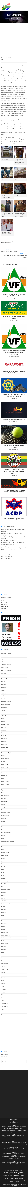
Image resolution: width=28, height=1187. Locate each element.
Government (4, 775)
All (4, 60)
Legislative (3, 829)
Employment (4, 741)
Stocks (3, 983)
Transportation (4, 1003)
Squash (3, 977)
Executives (23, 1177)
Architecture (12, 1144)
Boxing (11, 1163)
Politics (3, 926)
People (3, 915)
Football (20, 1163)
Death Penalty (6, 1180)
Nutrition (3, 898)
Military (3, 858)
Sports (2, 975)
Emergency (4, 738)
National (3, 878)
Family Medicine (5, 758)
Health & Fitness (5, 781)
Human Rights (4, 801)
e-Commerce (21, 1175)
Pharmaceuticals (5, 920)
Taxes (2, 986)
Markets (3, 846)
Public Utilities (4, 943)
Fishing (16, 1178)
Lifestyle (3, 835)
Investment (3, 818)
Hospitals (3, 798)
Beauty (3, 681)
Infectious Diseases (5, 812)
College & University (6, 701)
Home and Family (5, 795)
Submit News (4, 608)
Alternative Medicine (6, 664)
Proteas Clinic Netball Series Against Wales (14, 317)
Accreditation (4, 599)
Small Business (4, 963)
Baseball (3, 1162)
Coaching (21, 1172)
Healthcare (3, 787)
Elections (3, 733)
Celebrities (3, 693)
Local (2, 838)
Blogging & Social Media (12, 1148)
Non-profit (3, 892)
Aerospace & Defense (6, 653)
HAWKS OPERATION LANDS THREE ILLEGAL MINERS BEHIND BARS (14, 491)
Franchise (12, 1178)
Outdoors (3, 906)
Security (3, 958)
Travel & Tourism (5, 1012)
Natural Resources (5, 883)
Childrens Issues (5, 696)
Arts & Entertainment (12, 60)
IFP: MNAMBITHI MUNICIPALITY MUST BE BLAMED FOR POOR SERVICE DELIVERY (14, 471)
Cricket (3, 710)
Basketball (9, 1162)
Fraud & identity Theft (6, 770)
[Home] (9, 18)
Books (21, 1128)
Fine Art (22, 1123)
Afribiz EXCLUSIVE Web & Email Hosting (18, 1185)
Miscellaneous (4, 866)
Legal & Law (4, 827)
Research (3, 946)
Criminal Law (4, 715)
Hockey (3, 792)
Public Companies (5, 935)
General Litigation (5, 772)
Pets (2, 918)
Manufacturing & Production (7, 841)
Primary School (4, 932)
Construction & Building (22, 1144)
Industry (3, 809)
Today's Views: (4, 554)
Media (2, 601)
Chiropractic (21, 1136)
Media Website (13, 1119)
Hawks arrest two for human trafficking (14, 419)
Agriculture (3, 659)
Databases (11, 1181)
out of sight (19, 241)
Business (3, 687)
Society (3, 972)
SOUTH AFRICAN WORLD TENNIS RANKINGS (14, 446)
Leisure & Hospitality (6, 832)
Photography (4, 923)
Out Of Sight (17, 18)
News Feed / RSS (5, 606)
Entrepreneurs (4, 747)
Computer (18, 1167)
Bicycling (14, 1162)
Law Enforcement (5, 824)
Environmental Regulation (7, 752)
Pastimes (3, 909)
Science (3, 955)
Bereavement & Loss (8, 1172)
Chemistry (22, 1153)
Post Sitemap (4, 1054)
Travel (2, 1009)
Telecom (3, 992)
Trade (2, 1000)
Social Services (4, 969)
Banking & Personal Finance (7, 678)
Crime (2, 713)
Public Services (4, 940)
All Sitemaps (4, 1056)
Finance (3, 761)
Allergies (13, 1135)
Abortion (3, 1135)
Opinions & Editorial (5, 903)
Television (22, 60)
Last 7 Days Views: (5, 556)
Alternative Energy (22, 1142)
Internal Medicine (5, 815)
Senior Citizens (4, 960)
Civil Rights (4, 698)
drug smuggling (8, 241)
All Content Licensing (6, 597)
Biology (9, 1153)
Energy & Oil (4, 744)
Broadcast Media (5, 602)
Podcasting (22, 1151)
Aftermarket (4, 1126)
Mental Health (4, 855)
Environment (4, 750)
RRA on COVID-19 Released (7, 540)
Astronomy (4, 1153)
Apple (14, 1167)
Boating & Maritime (21, 1162)
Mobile (2, 869)
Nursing (3, 895)
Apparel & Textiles (5, 1144)
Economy (3, 727)
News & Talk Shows (5, 889)
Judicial (3, 821)
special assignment (6, 242)
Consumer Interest (5, 704)
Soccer (3, 966)
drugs (14, 241)
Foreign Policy (4, 767)
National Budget (5, 881)
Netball (3, 886)
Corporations (4, 707)
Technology (4, 989)
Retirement (3, 949)
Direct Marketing (13, 1175)
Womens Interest (5, 1014)
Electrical (3, 735)
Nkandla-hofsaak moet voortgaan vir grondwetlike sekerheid (14, 294)
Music (2, 875)
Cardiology (15, 1136)
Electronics (17, 1181)
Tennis (2, 997)
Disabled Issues (5, 724)
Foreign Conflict (4, 764)
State (2, 980)
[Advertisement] (14, 42)
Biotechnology (16, 1153)
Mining (2, 861)
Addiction (8, 1135)
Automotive (4, 676)
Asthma (5, 1136)
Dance (2, 718)
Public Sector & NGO (6, 938)
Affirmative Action (5, 656)
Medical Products (5, 852)
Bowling (7, 1163)
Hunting (3, 804)
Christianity (11, 1158)
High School (4, 789)
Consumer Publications (20, 1126)
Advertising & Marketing (13, 1128)
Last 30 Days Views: (6, 558)
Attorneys (3, 673)
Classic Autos (11, 1126)
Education (3, 730)
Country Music (12, 1123)
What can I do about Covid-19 (8, 549)
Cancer (3, 690)
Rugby (2, 952)
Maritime (3, 844)
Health (2, 778)
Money (2, 872)
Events (3, 755)
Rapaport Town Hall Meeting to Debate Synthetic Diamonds (14, 372)
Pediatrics (3, 912)
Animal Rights (4, 667)
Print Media (4, 604)
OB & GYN (3, 901)
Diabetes (3, 721)
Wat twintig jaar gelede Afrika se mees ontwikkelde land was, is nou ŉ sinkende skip (14, 352)
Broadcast (3, 684)
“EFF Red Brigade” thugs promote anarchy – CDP (14, 519)
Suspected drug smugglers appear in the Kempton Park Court (14, 395)
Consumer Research (18, 1173)
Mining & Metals (5, 864)
